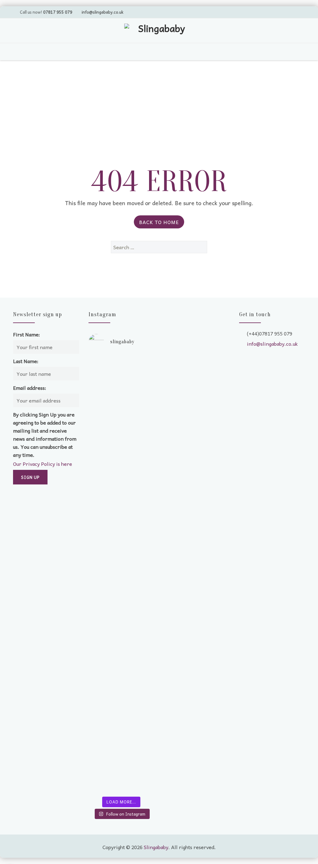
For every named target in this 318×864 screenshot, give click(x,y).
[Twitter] (263, 11)
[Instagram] (299, 11)
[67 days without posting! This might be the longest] (138, 447)
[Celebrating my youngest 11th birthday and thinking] (104, 583)
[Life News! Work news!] (104, 363)
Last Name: (26, 361)
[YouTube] (275, 11)
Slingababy (156, 847)
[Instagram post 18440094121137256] (138, 642)
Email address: (29, 388)
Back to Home (159, 222)
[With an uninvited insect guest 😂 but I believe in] (138, 580)
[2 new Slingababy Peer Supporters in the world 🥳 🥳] (104, 710)
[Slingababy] (159, 31)
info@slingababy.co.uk (102, 12)
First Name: (26, 334)
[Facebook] (287, 11)
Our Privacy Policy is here (42, 464)
